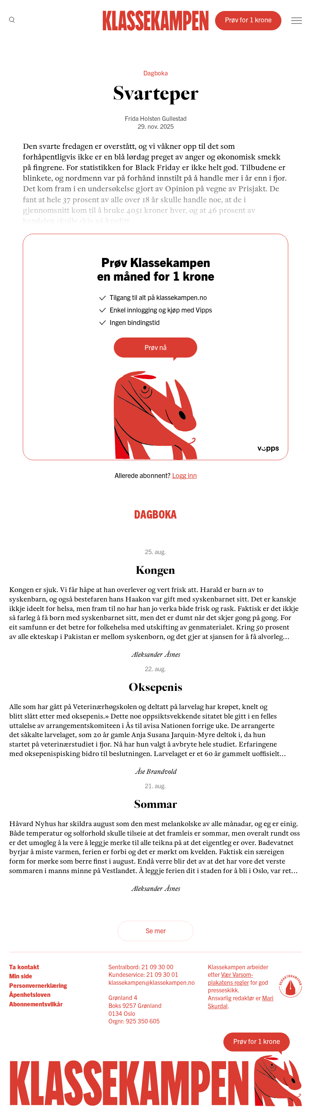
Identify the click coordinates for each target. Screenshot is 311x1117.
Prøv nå (155, 347)
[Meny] (296, 20)
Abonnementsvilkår (36, 1004)
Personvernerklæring (38, 985)
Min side (20, 976)
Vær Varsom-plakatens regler (230, 978)
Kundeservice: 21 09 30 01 (143, 974)
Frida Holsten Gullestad (156, 118)
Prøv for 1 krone (248, 19)
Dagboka (155, 73)
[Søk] (12, 20)
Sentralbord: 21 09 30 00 (140, 966)
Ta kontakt (24, 966)
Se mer (156, 930)
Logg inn (184, 475)
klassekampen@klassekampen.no (151, 982)
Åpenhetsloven (29, 994)
